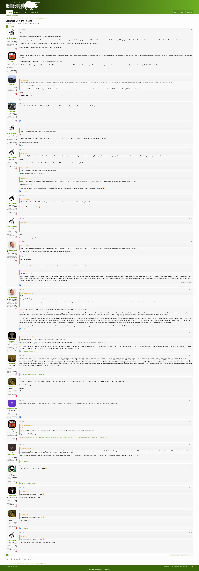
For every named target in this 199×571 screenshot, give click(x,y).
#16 (191, 444)
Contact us (166, 566)
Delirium (12, 341)
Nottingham (14, 394)
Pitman (12, 61)
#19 (191, 510)
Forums (9, 12)
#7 (191, 195)
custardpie (12, 387)
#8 (191, 218)
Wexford (15, 348)
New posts (8, 15)
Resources (34, 12)
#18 (191, 487)
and (28, 351)
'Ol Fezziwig (12, 495)
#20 (191, 532)
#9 (191, 241)
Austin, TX (15, 119)
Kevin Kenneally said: (26, 293)
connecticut (14, 371)
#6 (191, 149)
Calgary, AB (14, 257)
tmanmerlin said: (24, 199)
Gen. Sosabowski (12, 453)
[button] (22, 12)
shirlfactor (12, 364)
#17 (191, 465)
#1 (191, 29)
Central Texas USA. (13, 47)
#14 (191, 400)
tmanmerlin (12, 111)
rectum (15, 481)
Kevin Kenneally (11, 23)
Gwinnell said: (24, 222)
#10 (191, 289)
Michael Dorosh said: (25, 337)
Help (189, 566)
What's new (17, 12)
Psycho (12, 474)
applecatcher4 (12, 408)
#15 (191, 421)
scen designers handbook (34, 23)
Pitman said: (23, 80)
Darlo (16, 92)
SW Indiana (14, 462)
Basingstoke (14, 416)
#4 (191, 103)
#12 (191, 355)
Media (26, 12)
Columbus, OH (14, 70)
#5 (191, 125)
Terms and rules (174, 566)
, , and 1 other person (33, 374)
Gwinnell (12, 84)
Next (12, 26)
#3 (191, 76)
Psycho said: (23, 491)
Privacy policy (183, 566)
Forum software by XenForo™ (99, 569)
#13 (191, 378)
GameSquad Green (12, 566)
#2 (191, 53)
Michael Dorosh (12, 250)
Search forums (16, 15)
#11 (191, 333)
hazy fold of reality (13, 504)
